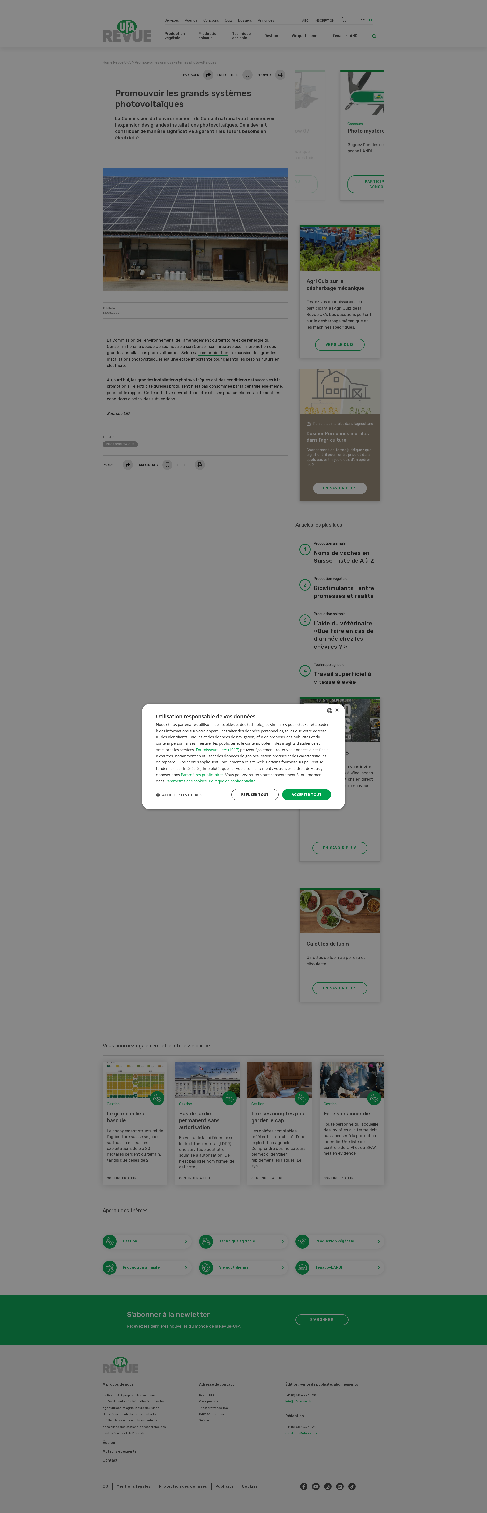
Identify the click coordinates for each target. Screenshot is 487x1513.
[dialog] (243, 756)
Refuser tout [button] (255, 794)
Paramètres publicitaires (202, 774)
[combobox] (329, 710)
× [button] (337, 710)
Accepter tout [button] (306, 794)
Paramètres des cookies (186, 780)
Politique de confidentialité (232, 780)
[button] (179, 794)
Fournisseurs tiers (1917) (217, 749)
